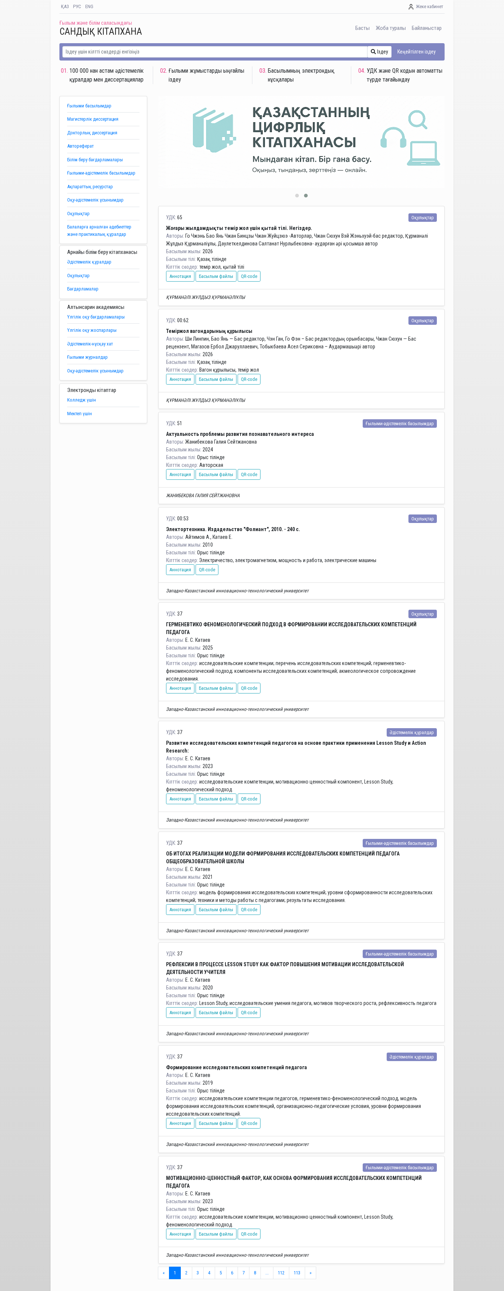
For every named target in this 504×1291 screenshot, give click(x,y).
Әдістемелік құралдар (89, 262)
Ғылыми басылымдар (89, 106)
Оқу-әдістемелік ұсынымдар (95, 200)
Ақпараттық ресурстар (90, 186)
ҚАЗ (65, 6)
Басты (362, 28)
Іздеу (382, 52)
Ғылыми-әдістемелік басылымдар (101, 173)
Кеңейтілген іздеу (416, 52)
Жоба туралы (391, 28)
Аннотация (180, 276)
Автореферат (80, 146)
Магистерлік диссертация (92, 119)
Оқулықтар (78, 213)
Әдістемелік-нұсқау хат (90, 344)
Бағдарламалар (83, 289)
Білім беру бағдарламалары (95, 159)
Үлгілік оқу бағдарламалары (96, 317)
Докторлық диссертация (92, 132)
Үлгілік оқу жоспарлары (92, 330)
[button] (297, 195)
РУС (77, 6)
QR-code (249, 276)
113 (297, 1272)
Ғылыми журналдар (87, 357)
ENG (89, 6)
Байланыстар (427, 28)
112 (281, 1272)
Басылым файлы (216, 276)
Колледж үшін (81, 400)
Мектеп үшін (79, 413)
